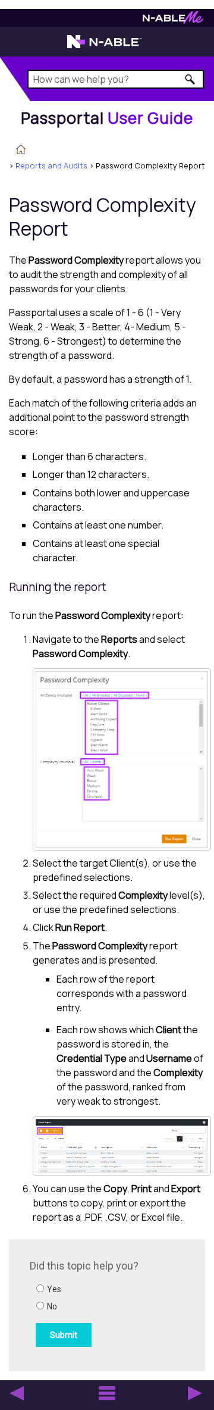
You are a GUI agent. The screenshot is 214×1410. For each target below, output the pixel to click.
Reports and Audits (51, 165)
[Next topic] (195, 1393)
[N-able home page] (104, 47)
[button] (190, 79)
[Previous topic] (17, 1393)
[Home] (21, 150)
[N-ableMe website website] (173, 20)
